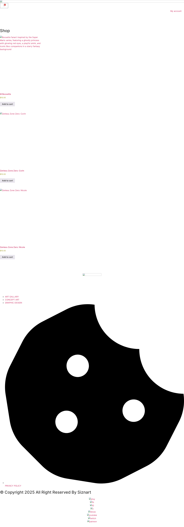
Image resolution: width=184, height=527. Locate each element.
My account (175, 11)
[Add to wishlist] (37, 39)
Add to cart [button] (7, 104)
